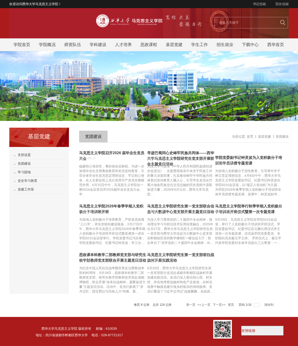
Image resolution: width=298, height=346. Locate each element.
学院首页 (22, 44)
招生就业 (225, 44)
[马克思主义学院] (149, 37)
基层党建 (174, 44)
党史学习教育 (27, 181)
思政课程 (148, 44)
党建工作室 (26, 189)
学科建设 (98, 44)
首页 (250, 136)
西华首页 (275, 44)
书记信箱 (259, 4)
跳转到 (269, 304)
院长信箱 (282, 4)
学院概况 (47, 44)
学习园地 (24, 172)
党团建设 (24, 163)
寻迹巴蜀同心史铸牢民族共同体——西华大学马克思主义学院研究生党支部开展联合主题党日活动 (180, 158)
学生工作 (199, 44)
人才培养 (123, 44)
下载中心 (250, 44)
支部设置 (24, 155)
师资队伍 (72, 44)
